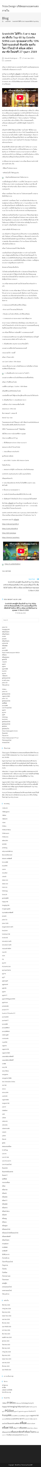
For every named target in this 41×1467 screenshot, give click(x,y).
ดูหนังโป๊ (4, 659)
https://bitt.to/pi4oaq (9, 533)
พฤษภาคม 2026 (6, 1316)
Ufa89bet (4, 1110)
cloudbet (4, 873)
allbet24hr (5, 840)
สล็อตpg (4, 1218)
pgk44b (4, 988)
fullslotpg (5, 717)
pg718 (4, 974)
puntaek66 (5, 1017)
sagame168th (6, 696)
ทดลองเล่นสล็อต (6, 1146)
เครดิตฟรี (4, 1251)
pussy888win (6, 1031)
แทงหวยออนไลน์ (7, 1290)
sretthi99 (8, 61)
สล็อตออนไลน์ (6, 1229)
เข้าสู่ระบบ (5, 1385)
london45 (5, 938)
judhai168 (5, 643)
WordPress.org (6, 1392)
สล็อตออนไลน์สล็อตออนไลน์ (10, 1233)
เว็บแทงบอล (5, 1279)
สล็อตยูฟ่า (5, 1226)
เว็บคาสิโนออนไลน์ (7, 1262)
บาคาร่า (4, 1154)
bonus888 (5, 862)
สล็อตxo (4, 655)
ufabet (4, 1118)
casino (4, 869)
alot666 (4, 844)
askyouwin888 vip (7, 851)
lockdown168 (6, 934)
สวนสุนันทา (5, 1244)
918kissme (5, 837)
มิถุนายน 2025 (6, 1355)
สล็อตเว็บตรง (5, 632)
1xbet (3, 822)
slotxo (4, 1089)
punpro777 (5, 1010)
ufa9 (3, 1114)
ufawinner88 (5, 1128)
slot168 (4, 1085)
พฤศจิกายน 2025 (7, 1337)
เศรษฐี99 (4, 1283)
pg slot (4, 673)
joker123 (4, 627)
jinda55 (4, 916)
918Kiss (11, 1402)
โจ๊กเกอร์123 (5, 685)
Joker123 (29, 1407)
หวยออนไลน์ (5, 742)
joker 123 (4, 698)
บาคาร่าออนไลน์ (6, 708)
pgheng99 (5, 981)
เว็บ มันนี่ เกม (5, 1258)
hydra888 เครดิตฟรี (7, 912)
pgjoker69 (5, 984)
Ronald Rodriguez (11, 58)
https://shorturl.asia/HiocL (11, 537)
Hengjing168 (5, 629)
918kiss (4, 689)
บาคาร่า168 (5, 1157)
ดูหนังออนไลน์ (6, 678)
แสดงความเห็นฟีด (7, 1390)
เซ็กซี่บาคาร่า (6, 1254)
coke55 (4, 876)
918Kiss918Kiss (6, 830)
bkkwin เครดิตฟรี (7, 858)
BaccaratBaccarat (7, 855)
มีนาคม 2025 (5, 1366)
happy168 (5, 901)
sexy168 (4, 1067)
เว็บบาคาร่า (5, 735)
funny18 (4, 894)
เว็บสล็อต (4, 1272)
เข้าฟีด (4, 1387)
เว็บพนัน (4, 1269)
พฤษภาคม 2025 (6, 1359)
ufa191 (4, 1107)
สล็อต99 (17, 74)
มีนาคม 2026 (5, 1323)
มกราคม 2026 (6, 1330)
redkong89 (5, 1035)
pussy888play (22, 1415)
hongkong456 (6, 909)
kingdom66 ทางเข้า (7, 927)
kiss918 (4, 671)
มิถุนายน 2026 (6, 1312)
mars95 (4, 952)
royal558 (4, 1042)
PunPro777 (32, 1411)
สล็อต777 (4, 1200)
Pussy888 (6, 1415)
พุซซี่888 (4, 703)
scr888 (4, 1064)
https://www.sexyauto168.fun (11, 652)
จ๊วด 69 (4, 1139)
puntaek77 (5, 1020)
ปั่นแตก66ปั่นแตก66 (7, 1172)
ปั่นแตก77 (5, 1175)
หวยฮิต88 (4, 1247)
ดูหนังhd (4, 726)
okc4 (3, 956)
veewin (4, 1132)
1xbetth (4, 662)
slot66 (4, 636)
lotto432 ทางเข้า (7, 941)
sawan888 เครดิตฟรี (7, 1056)
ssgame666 (5, 1100)
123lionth (5, 808)
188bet (4, 815)
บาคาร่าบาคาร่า (6, 1161)
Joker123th (5, 923)
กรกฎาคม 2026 (6, 1308)
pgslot (4, 648)
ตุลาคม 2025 (5, 1341)
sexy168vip (5, 1071)
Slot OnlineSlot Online (8, 1082)
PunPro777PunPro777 (8, 1013)
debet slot (5, 880)
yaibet (4, 1136)
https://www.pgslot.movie (10, 731)
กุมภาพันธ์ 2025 (6, 1370)
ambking (4, 848)
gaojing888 (5, 898)
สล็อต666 (4, 1197)
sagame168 (5, 1049)
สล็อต (3, 1186)
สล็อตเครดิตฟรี (6, 1236)
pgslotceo (5, 1002)
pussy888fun (6, 1028)
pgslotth (26, 1411)
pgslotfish (21, 1411)
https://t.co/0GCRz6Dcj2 (12, 564)
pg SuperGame (6, 970)
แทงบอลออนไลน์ (7, 1287)
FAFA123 (4, 887)
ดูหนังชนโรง (5, 728)
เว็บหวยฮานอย (6, 1276)
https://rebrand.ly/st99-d (10, 524)
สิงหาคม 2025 (6, 1348)
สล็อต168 (4, 1190)
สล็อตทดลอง (5, 657)
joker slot (5, 682)
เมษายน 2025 (6, 1362)
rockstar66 (5, 1038)
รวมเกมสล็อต (6, 1182)
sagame (4, 1046)
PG (3, 959)
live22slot (5, 719)
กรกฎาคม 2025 (6, 1352)
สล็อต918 (4, 1208)
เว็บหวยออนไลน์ (6, 740)
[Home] (2, 21)
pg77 (3, 977)
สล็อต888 (4, 646)
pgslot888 (5, 669)
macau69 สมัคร (6, 948)
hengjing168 (5, 905)
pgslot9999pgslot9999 (8, 999)
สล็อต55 (4, 1193)
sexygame (5, 1074)
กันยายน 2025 (6, 1344)
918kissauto (5, 833)
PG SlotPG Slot (6, 966)
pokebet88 (5, 1006)
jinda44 (4, 639)
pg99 (3, 715)
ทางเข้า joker (6, 680)
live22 (33, 1407)
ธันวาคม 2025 (6, 1334)
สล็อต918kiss (6, 1211)
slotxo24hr (5, 1092)
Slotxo (8, 1419)
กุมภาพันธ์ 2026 (6, 1326)
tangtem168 (5, 1103)
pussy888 (5, 650)
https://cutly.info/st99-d (10, 528)
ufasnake (4, 1125)
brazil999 (4, 866)
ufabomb (5, 1121)
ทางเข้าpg (5, 1150)
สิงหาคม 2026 (6, 1305)
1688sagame (5, 812)
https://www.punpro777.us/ (10, 738)
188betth (4, 676)
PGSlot (9, 1411)
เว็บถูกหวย (5, 1265)
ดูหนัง (3, 1143)
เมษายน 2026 (6, 1319)
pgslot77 (4, 995)
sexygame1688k (7, 1078)
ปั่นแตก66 (5, 733)
